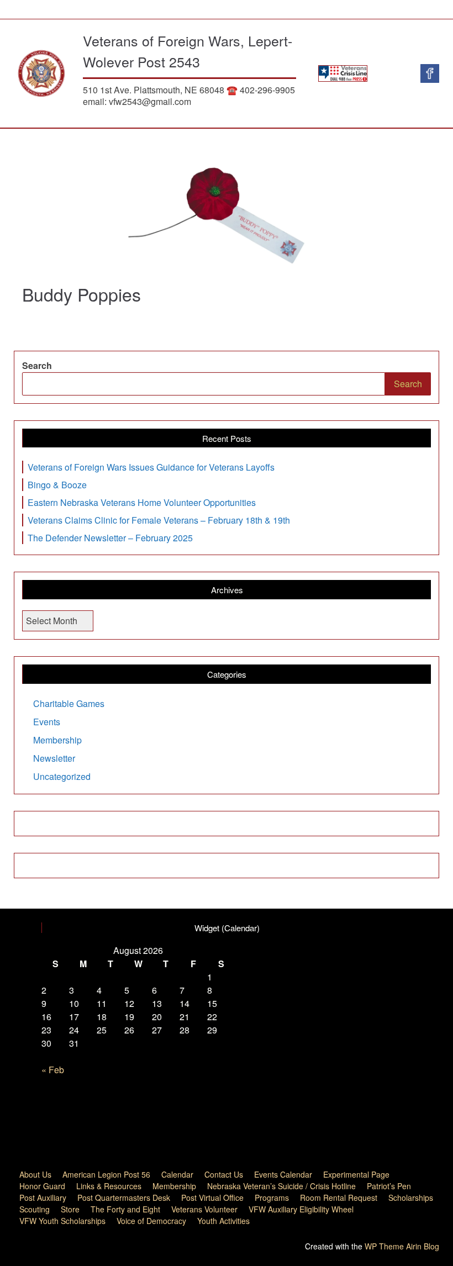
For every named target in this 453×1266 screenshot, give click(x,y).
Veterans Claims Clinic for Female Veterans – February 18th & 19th (159, 520)
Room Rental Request (338, 1197)
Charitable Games (68, 703)
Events (46, 721)
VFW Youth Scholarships (62, 1220)
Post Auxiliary (42, 1197)
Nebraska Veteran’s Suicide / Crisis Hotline (281, 1185)
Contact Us (223, 1174)
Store (70, 1209)
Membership (57, 740)
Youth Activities (223, 1220)
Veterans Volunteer (204, 1209)
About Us (35, 1174)
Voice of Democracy (151, 1220)
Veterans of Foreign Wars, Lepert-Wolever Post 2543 (187, 50)
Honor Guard (42, 1185)
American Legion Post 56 (106, 1174)
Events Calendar (283, 1174)
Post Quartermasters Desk (123, 1197)
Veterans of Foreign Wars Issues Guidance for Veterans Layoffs (151, 467)
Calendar (177, 1174)
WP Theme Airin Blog (402, 1246)
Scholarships (410, 1197)
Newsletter (54, 758)
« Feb (52, 1069)
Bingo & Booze (57, 484)
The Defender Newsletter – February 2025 (110, 537)
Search (37, 365)
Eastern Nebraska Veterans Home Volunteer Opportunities (142, 502)
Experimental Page (356, 1174)
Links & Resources (108, 1185)
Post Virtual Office (212, 1197)
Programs (272, 1197)
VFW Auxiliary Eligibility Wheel (301, 1209)
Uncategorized (62, 776)
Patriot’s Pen (389, 1185)
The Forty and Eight (125, 1209)
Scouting (34, 1209)
